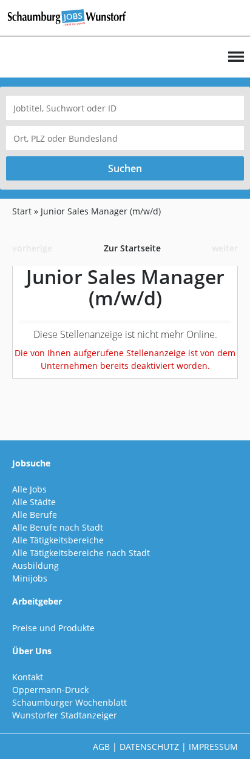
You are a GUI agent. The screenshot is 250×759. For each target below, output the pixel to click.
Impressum (213, 746)
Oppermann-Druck (50, 689)
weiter (225, 248)
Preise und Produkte (53, 628)
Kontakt (27, 677)
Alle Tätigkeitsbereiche (58, 540)
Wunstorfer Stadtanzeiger (64, 715)
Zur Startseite (132, 248)
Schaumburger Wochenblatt (69, 702)
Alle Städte (34, 502)
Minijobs (29, 578)
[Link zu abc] (71, 16)
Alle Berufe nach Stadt (57, 527)
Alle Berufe (34, 514)
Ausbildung (35, 565)
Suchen (125, 168)
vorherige (32, 248)
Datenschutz (149, 746)
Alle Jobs (29, 489)
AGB (101, 746)
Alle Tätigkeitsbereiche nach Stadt (81, 552)
